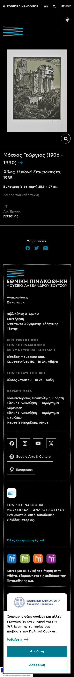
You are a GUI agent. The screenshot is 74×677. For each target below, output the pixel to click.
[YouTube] (39, 445)
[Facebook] (13, 445)
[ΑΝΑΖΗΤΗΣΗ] (54, 6)
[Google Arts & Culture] (32, 458)
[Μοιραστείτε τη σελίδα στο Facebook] (27, 248)
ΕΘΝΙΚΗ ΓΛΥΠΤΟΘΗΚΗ (26, 373)
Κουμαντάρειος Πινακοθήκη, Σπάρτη (35, 398)
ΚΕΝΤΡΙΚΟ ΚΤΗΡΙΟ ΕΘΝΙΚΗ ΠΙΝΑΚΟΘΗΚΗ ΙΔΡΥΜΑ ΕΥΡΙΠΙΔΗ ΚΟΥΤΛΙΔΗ (31, 345)
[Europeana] (23, 471)
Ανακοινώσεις (18, 297)
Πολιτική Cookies (42, 631)
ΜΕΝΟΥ (66, 6)
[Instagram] (26, 445)
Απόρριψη (37, 665)
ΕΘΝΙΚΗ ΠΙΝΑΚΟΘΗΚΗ (22, 6)
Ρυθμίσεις (14, 640)
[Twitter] (52, 445)
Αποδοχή (37, 651)
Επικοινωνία (16, 302)
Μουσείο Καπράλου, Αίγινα (28, 423)
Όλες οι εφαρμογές (22, 540)
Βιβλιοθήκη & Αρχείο (23, 314)
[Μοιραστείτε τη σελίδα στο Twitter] (36, 248)
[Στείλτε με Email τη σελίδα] (45, 248)
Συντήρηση (15, 319)
